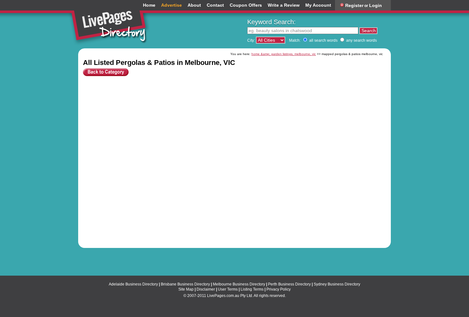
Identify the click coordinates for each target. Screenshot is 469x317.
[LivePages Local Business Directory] (111, 23)
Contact (215, 5)
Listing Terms (252, 289)
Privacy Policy (278, 289)
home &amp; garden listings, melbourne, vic (283, 54)
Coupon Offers (246, 5)
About (194, 5)
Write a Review (284, 5)
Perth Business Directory (289, 284)
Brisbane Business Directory (185, 284)
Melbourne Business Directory (239, 284)
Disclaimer (206, 289)
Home (149, 5)
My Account (318, 5)
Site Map (186, 289)
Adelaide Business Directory (133, 284)
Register (354, 5)
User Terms (228, 289)
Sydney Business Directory (337, 284)
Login (375, 5)
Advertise (171, 5)
